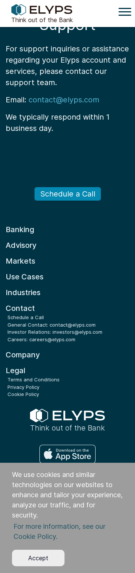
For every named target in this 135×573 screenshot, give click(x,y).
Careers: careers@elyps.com (41, 339)
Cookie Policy (23, 394)
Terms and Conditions (34, 379)
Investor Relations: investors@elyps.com (55, 332)
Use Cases (25, 276)
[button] (67, 531)
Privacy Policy (23, 387)
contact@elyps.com (63, 99)
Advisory (21, 245)
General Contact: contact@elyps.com (52, 325)
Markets (20, 261)
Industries (23, 292)
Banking (20, 229)
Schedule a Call (67, 193)
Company (23, 354)
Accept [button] (38, 558)
